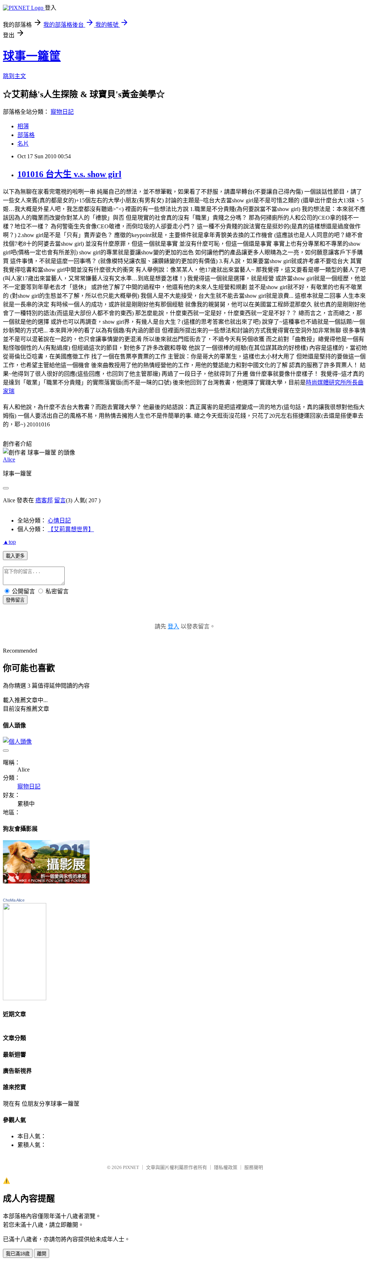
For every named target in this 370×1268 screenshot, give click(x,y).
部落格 (26, 135)
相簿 (23, 126)
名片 (23, 144)
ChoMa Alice (14, 900)
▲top (9, 542)
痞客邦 (44, 500)
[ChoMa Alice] (24, 998)
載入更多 (15, 556)
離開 (41, 1253)
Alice (9, 459)
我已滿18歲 (18, 1253)
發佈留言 (15, 600)
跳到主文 (14, 76)
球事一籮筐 (32, 56)
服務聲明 (253, 1167)
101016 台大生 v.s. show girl (69, 174)
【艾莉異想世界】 (71, 529)
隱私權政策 (225, 1167)
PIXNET (131, 1167)
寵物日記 (62, 112)
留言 (60, 500)
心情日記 (59, 520)
